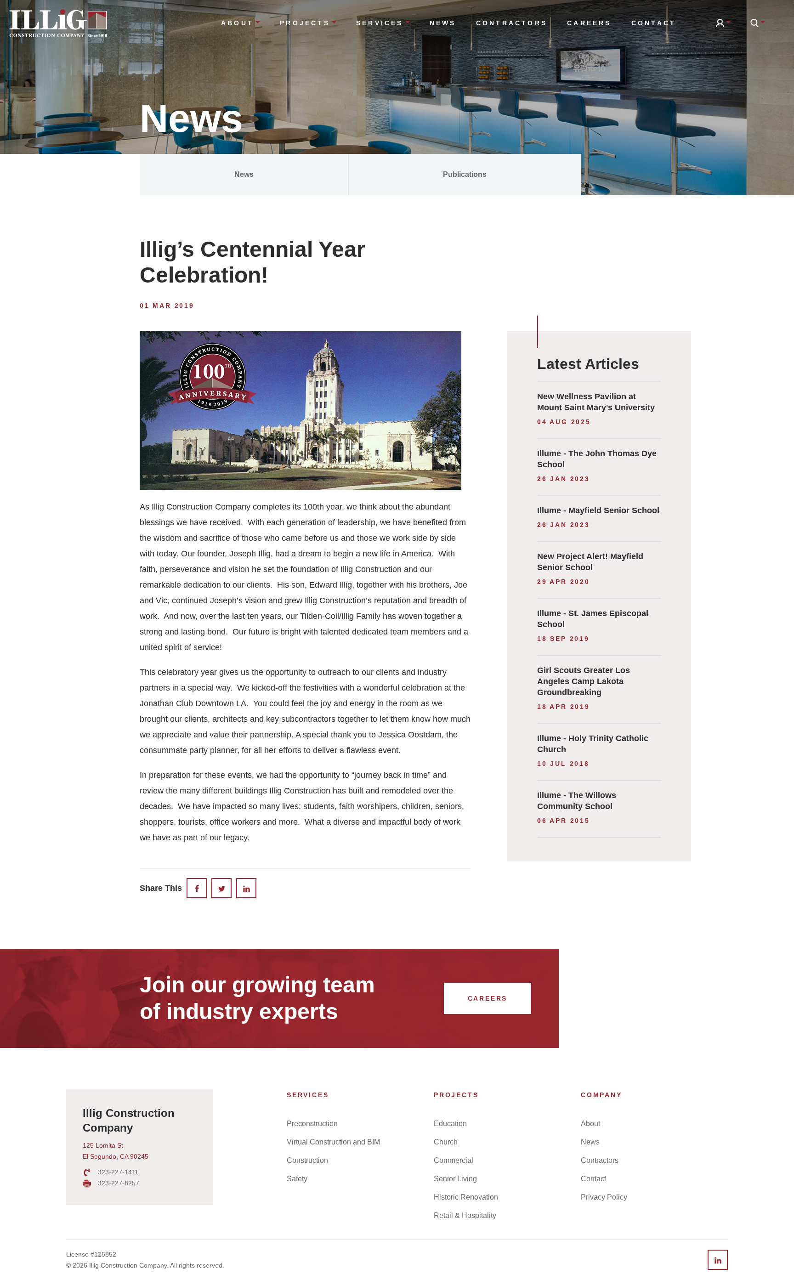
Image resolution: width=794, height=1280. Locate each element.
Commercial (453, 1160)
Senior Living (455, 1179)
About (237, 23)
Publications (465, 174)
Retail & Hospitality (465, 1215)
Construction (307, 1160)
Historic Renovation (466, 1197)
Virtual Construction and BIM (333, 1142)
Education (450, 1123)
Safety (297, 1179)
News (443, 23)
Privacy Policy (604, 1197)
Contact (653, 23)
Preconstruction (312, 1123)
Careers (589, 23)
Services (379, 23)
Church (446, 1142)
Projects (305, 23)
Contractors (511, 23)
